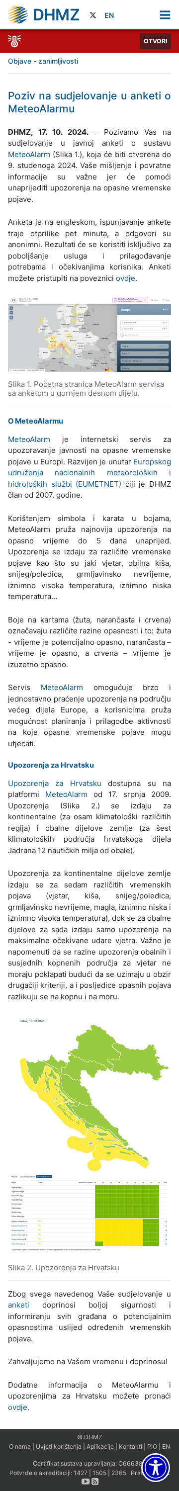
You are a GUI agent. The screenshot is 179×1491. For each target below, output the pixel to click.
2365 (118, 1473)
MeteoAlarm (29, 154)
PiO (152, 1446)
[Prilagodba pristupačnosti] (155, 1467)
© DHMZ (89, 1437)
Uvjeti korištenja (59, 1446)
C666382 (132, 1463)
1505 (99, 1473)
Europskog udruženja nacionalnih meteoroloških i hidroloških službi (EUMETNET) (89, 473)
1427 (81, 1473)
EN (109, 15)
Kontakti (130, 1446)
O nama (20, 1446)
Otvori (155, 41)
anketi (18, 1305)
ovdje (125, 278)
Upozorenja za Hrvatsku (54, 783)
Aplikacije (100, 1446)
